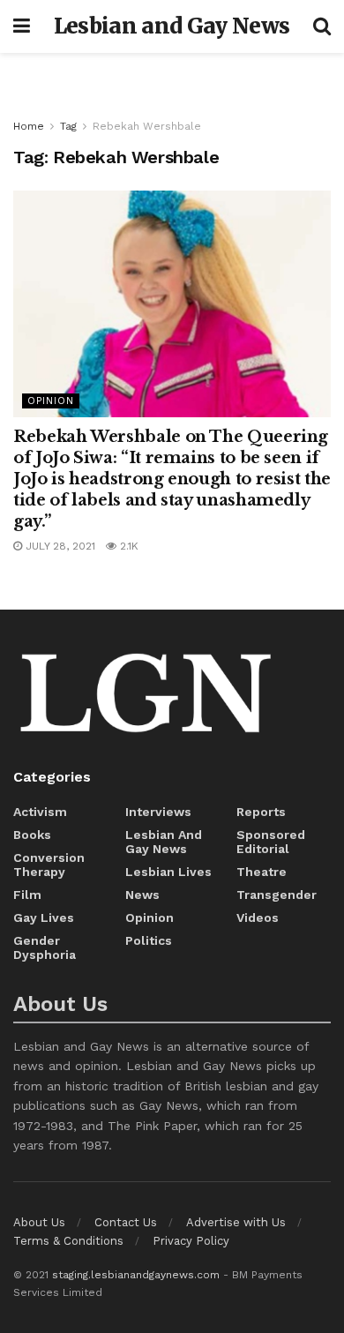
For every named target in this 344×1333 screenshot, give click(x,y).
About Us (39, 1222)
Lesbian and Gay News (171, 26)
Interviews (158, 812)
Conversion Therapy (49, 864)
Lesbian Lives (168, 872)
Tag (68, 126)
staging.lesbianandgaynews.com (136, 1275)
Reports (261, 812)
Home (28, 126)
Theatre (261, 872)
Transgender (276, 894)
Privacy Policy (191, 1240)
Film (27, 894)
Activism (40, 812)
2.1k (127, 546)
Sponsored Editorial (270, 842)
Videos (257, 917)
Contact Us (125, 1222)
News (142, 894)
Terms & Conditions (68, 1240)
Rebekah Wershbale (147, 126)
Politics (148, 940)
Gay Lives (43, 917)
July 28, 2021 (58, 546)
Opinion (50, 401)
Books (32, 835)
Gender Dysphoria (44, 947)
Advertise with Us (236, 1222)
